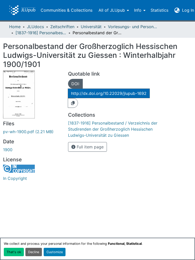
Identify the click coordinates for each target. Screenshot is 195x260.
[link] (32, 132)
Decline (33, 252)
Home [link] (15, 26)
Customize (54, 252)
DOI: (75, 83)
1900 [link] (7, 149)
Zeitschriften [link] (62, 26)
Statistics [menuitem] (159, 10)
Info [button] (137, 10)
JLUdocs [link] (35, 26)
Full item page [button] (89, 146)
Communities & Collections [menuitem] (66, 10)
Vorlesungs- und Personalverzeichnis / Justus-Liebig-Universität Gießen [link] (133, 26)
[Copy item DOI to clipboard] (73, 103)
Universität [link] (91, 26)
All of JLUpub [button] (112, 10)
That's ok (14, 252)
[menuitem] (113, 10)
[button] (22, 10)
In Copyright (15, 178)
